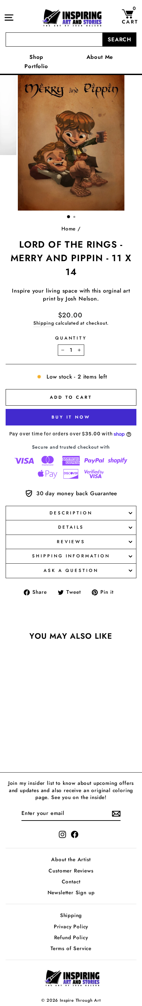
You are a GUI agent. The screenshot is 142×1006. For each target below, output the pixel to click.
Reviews (71, 542)
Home (68, 228)
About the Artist (70, 859)
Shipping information (71, 556)
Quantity (71, 338)
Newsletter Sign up (71, 892)
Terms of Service (71, 948)
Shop (36, 57)
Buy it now (71, 417)
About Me (100, 57)
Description (71, 513)
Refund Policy (71, 937)
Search (119, 39)
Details (71, 527)
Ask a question (71, 570)
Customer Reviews (71, 870)
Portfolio (36, 66)
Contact (71, 881)
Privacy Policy (71, 926)
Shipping (43, 323)
